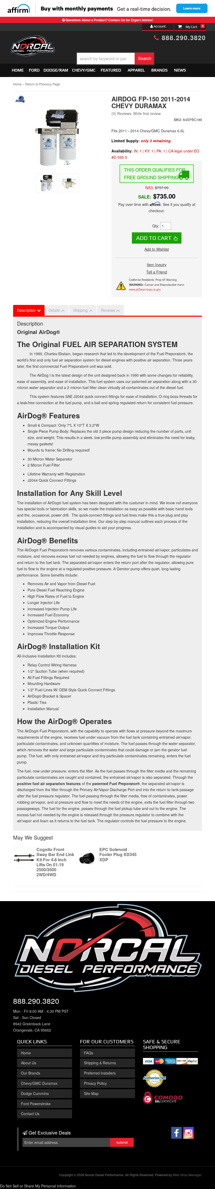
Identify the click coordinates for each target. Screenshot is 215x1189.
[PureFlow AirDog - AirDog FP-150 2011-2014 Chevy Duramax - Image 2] (69, 183)
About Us (28, 1062)
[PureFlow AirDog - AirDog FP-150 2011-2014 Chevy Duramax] (20, 100)
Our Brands (30, 1073)
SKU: (178, 119)
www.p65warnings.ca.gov (145, 289)
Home (18, 70)
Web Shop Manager (187, 1174)
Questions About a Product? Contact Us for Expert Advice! (109, 20)
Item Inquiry (156, 264)
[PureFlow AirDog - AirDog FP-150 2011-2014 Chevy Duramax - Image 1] (46, 183)
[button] (115, 58)
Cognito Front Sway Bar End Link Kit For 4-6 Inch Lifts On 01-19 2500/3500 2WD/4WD (55, 862)
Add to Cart (153, 237)
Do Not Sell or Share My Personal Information (38, 1185)
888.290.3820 (182, 37)
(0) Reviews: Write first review (136, 113)
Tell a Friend (156, 272)
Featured (111, 70)
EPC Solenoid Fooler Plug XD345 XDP (118, 854)
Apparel (136, 70)
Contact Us (30, 1113)
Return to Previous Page (42, 84)
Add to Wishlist (156, 249)
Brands (159, 70)
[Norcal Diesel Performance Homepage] (32, 40)
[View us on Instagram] (188, 1133)
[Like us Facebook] (176, 1133)
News (180, 70)
